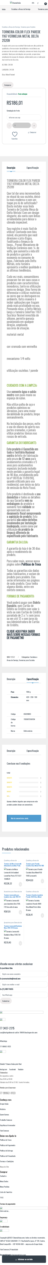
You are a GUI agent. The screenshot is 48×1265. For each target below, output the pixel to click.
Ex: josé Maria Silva (6, 968)
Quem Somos (4, 1114)
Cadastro (3, 1175)
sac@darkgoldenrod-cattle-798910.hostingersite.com (18, 1032)
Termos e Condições (32, 1005)
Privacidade (14, 1249)
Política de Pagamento (7, 1145)
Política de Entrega (6, 1150)
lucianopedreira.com (19, 1254)
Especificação (33, 167)
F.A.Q (1, 1197)
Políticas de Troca (31, 564)
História (2, 1109)
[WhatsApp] (0, 1037)
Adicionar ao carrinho (25, 1259)
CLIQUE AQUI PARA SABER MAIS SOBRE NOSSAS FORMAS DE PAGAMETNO (23, 634)
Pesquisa (33, 2)
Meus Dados (4, 1181)
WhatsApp (3, 1041)
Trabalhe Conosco (6, 1119)
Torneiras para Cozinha (28, 27)
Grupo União (4, 1103)
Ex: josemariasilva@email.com (10, 978)
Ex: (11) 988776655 (6, 989)
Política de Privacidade (7, 1155)
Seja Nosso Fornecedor (7, 1125)
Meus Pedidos (4, 1186)
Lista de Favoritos (6, 1192)
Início (3, 9)
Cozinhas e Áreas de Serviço (20, 9)
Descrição (11, 167)
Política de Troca (5, 1139)
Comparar (33, 132)
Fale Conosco (4, 1130)
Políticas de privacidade (17, 1005)
